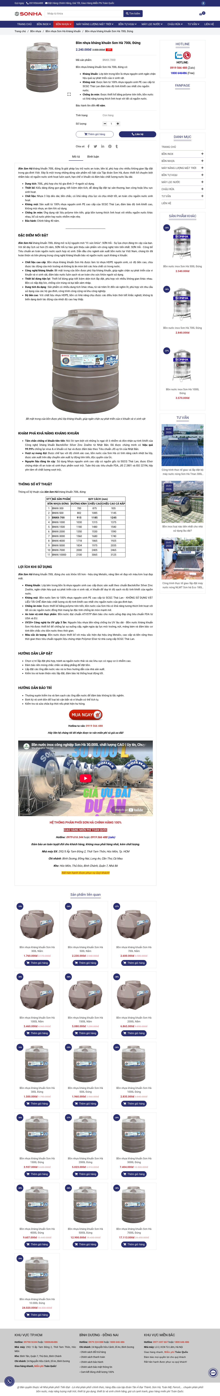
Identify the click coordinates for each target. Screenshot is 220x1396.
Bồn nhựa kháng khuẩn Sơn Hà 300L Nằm (37, 949)
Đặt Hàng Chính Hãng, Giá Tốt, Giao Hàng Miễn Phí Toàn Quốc (81, 3)
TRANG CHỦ (24, 24)
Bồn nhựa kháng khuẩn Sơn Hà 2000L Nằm (133, 1019)
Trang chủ (20, 31)
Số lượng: (81, 123)
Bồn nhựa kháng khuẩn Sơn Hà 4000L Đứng (37, 1230)
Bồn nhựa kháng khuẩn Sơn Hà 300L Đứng (37, 1089)
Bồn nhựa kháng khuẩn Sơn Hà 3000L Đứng (133, 1160)
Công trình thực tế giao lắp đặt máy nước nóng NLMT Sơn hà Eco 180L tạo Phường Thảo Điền (182, 585)
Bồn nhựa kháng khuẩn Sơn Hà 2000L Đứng (85, 1160)
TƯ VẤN (193, 24)
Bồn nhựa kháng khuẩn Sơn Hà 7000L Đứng (133, 1230)
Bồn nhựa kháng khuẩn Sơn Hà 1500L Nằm (85, 1019)
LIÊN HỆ (209, 24)
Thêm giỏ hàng (96, 134)
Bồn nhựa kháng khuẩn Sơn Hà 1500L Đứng (37, 1160)
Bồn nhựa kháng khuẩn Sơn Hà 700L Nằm (133, 949)
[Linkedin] (103, 146)
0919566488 (36, 3)
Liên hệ (138, 134)
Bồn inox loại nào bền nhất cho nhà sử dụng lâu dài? (182, 528)
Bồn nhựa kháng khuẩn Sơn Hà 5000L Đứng (85, 1230)
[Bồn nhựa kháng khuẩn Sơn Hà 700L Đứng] (28, 13)
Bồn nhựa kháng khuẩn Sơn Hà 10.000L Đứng (37, 1301)
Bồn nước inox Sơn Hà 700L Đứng (182, 327)
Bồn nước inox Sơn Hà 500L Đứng (182, 266)
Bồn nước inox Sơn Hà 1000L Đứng (182, 391)
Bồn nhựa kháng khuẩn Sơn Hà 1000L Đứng (133, 1089)
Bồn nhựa (35, 31)
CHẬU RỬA (174, 24)
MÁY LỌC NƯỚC (151, 24)
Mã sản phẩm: (84, 60)
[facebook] (204, 3)
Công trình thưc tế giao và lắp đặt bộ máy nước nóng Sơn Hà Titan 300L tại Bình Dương (183, 472)
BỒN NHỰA (63, 24)
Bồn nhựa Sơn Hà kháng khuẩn (63, 31)
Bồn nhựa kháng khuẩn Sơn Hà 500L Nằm (85, 949)
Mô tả (76, 156)
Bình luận (93, 156)
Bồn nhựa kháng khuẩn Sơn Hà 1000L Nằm (37, 1019)
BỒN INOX (43, 24)
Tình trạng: (82, 115)
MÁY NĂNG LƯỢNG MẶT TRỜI (94, 24)
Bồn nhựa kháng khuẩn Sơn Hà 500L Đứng (85, 1089)
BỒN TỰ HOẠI (126, 24)
